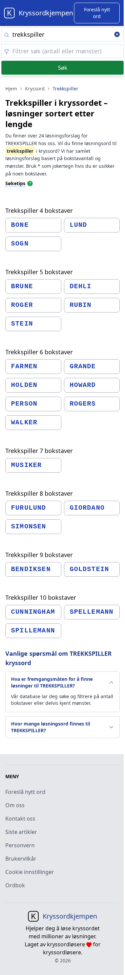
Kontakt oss (20, 818)
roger (22, 305)
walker (24, 422)
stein (22, 324)
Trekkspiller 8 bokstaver (39, 493)
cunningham (33, 612)
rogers (83, 404)
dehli (81, 286)
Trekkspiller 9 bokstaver (39, 555)
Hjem (11, 88)
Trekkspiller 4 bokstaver (39, 210)
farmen (24, 366)
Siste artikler (21, 832)
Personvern (20, 845)
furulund (28, 508)
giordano (87, 508)
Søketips (15, 183)
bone (20, 225)
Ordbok (15, 885)
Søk (62, 67)
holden (24, 385)
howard (83, 385)
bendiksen (31, 569)
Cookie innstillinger (29, 872)
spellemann (92, 612)
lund (78, 225)
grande (83, 366)
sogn (20, 244)
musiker (26, 465)
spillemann (33, 630)
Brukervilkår (20, 858)
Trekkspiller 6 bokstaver (39, 352)
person (24, 404)
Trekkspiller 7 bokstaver (39, 451)
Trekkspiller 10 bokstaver (40, 597)
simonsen (28, 526)
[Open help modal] (30, 183)
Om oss (15, 805)
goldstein (89, 569)
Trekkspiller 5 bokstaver (39, 272)
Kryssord (35, 88)
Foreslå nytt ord (25, 792)
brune (22, 286)
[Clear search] (117, 35)
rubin (81, 305)
